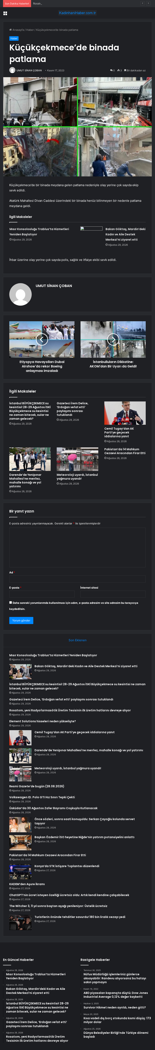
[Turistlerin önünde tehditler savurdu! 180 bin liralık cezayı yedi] (20, 922)
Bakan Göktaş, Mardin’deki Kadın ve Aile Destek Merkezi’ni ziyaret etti (126, 234)
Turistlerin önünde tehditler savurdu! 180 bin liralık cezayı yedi (80, 917)
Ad (12, 572)
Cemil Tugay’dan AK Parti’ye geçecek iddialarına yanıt (119, 432)
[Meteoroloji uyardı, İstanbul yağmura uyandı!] (77, 459)
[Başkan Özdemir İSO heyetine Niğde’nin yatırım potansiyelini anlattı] (20, 842)
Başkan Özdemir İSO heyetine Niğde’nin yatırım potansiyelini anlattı (84, 837)
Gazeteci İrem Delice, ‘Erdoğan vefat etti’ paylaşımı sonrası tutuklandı (72, 409)
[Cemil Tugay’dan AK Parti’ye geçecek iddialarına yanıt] (125, 413)
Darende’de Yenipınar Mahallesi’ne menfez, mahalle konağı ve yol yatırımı (25, 480)
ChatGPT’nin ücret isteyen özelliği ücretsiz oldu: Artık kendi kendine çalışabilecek (69, 895)
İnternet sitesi (89, 587)
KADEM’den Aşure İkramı (27, 884)
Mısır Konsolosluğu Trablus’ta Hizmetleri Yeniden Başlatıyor (53, 655)
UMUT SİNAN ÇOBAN (29, 70)
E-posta (15, 587)
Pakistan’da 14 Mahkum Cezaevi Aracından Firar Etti (125, 451)
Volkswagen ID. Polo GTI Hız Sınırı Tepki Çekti (42, 797)
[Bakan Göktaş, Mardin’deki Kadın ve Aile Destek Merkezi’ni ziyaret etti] (91, 234)
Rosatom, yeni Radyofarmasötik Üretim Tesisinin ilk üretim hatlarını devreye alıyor (84, 3)
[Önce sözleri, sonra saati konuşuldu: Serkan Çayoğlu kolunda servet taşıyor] (20, 824)
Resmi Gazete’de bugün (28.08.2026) (36, 786)
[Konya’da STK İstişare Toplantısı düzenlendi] (20, 871)
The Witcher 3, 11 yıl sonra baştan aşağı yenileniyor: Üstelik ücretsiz (58, 906)
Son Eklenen (78, 640)
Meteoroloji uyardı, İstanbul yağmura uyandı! (77, 477)
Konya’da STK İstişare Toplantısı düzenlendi (67, 866)
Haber (30, 29)
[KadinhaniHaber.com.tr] (77, 13)
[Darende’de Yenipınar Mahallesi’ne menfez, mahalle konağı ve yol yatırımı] (30, 459)
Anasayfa (18, 29)
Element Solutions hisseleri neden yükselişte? (42, 721)
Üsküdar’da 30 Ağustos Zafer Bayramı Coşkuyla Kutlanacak (53, 808)
